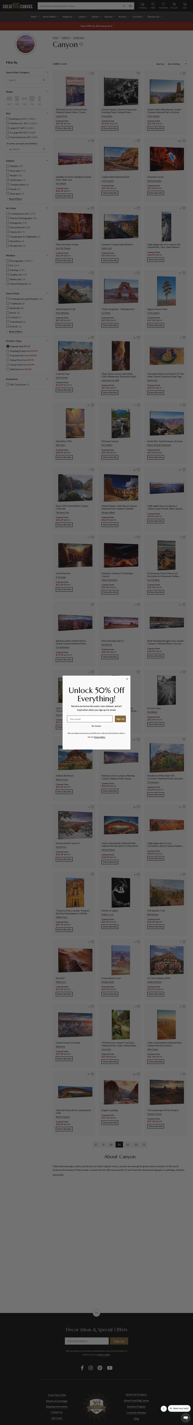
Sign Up (120, 718)
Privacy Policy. (99, 737)
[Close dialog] (127, 679)
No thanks (96, 726)
